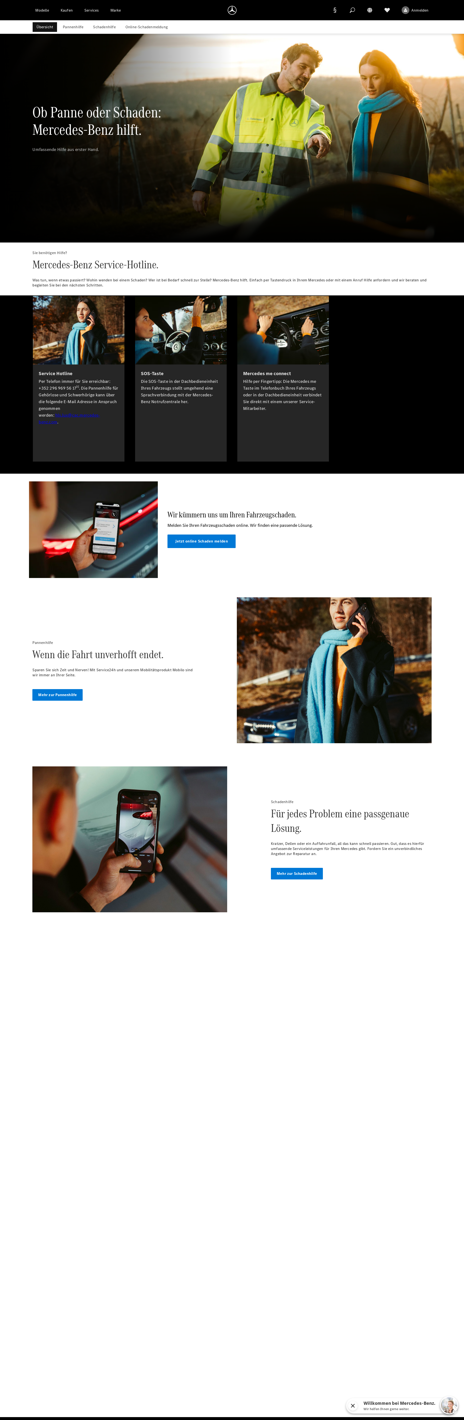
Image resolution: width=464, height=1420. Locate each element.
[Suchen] (352, 10)
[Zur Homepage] (232, 10)
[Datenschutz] (335, 10)
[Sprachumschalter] (370, 10)
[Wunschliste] (387, 10)
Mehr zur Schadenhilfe (297, 873)
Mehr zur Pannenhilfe (57, 694)
